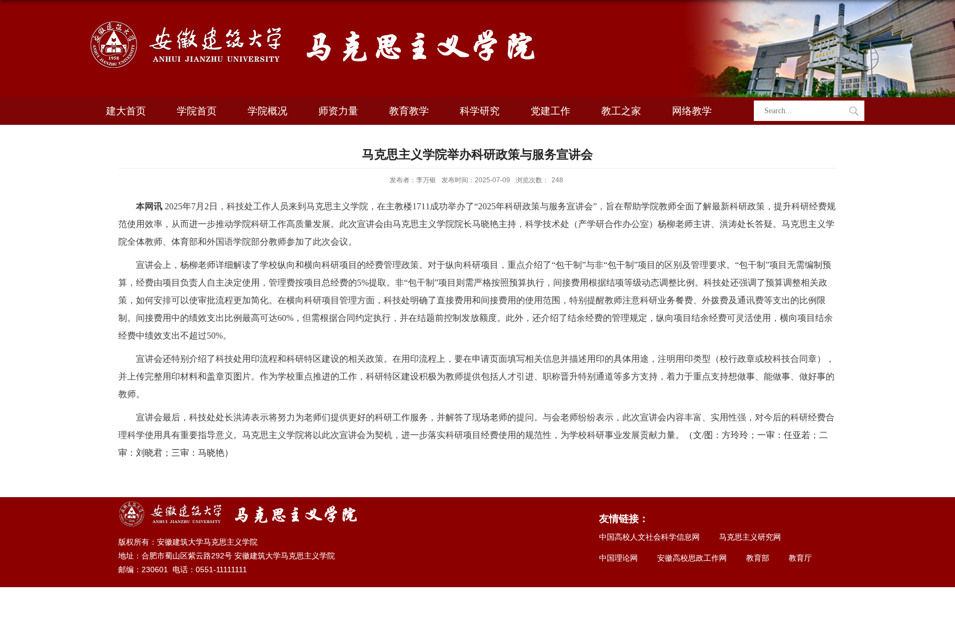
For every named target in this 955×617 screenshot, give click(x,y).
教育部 (757, 557)
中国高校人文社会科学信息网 (649, 536)
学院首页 (197, 111)
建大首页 (126, 111)
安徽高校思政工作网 (692, 557)
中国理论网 (618, 557)
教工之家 (621, 111)
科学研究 (480, 111)
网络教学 (692, 111)
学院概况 (267, 111)
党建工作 (550, 111)
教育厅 (800, 557)
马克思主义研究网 (750, 536)
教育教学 (409, 111)
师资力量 (338, 111)
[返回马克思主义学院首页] (315, 20)
